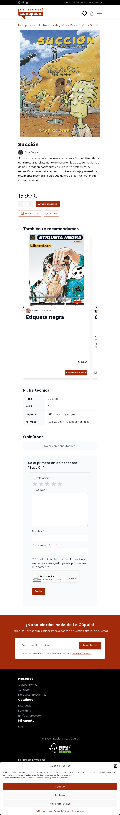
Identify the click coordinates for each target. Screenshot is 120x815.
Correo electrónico (44, 545)
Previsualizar (32, 213)
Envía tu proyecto (29, 715)
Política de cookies (44, 811)
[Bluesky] (27, 2)
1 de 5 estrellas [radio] (35, 484)
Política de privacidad (81, 653)
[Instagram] (19, 2)
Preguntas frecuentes (32, 694)
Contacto (24, 689)
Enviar (39, 591)
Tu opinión (39, 489)
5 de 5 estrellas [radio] (60, 484)
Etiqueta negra (45, 317)
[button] (115, 765)
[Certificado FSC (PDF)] (60, 748)
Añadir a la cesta (76, 372)
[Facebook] (23, 2)
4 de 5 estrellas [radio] (53, 484)
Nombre (38, 531)
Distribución (25, 705)
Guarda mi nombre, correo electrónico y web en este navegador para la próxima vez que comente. (59, 563)
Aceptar (60, 786)
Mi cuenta (95, 2)
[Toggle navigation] (99, 13)
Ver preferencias (60, 803)
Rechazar (60, 795)
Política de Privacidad (63, 811)
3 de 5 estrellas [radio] (47, 484)
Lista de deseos (75, 2)
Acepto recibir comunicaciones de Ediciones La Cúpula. (56, 653)
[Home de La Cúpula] (30, 14)
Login (21, 726)
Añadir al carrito (47, 204)
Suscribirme (90, 645)
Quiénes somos (27, 684)
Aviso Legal (79, 811)
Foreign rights (27, 710)
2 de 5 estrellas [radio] (41, 484)
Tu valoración (41, 478)
